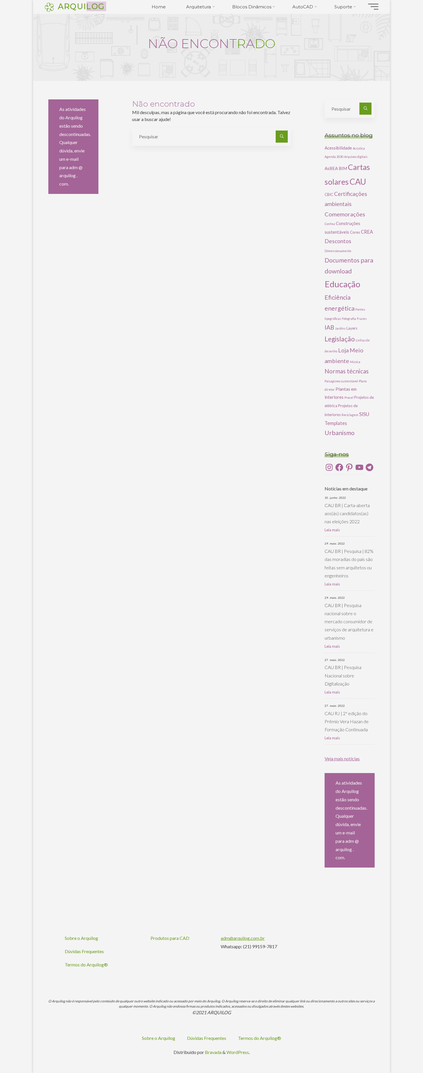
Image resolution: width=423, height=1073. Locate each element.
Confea (330, 224)
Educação (342, 284)
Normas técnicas (347, 371)
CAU (358, 181)
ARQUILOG (81, 6)
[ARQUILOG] (49, 6)
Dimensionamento (338, 251)
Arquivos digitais (355, 156)
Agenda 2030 (334, 156)
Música (355, 362)
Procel (348, 397)
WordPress (237, 1052)
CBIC (329, 194)
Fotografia (349, 318)
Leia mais (332, 530)
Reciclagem (350, 415)
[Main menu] (373, 7)
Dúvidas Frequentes (84, 951)
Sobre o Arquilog (81, 938)
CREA (367, 232)
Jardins (340, 328)
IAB (329, 327)
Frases (362, 318)
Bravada (213, 1052)
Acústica (359, 148)
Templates (336, 423)
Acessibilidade (338, 147)
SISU (364, 414)
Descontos (338, 241)
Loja (343, 350)
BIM (343, 168)
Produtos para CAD (169, 938)
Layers (351, 328)
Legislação (340, 339)
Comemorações (345, 214)
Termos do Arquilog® (86, 964)
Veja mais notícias (342, 758)
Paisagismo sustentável (341, 381)
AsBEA (331, 168)
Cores (355, 232)
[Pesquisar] (282, 137)
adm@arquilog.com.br (243, 938)
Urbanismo (340, 433)
